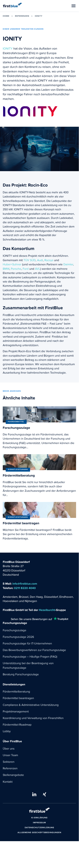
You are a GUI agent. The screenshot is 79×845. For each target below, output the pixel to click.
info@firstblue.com (24, 584)
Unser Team (10, 755)
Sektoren (8, 762)
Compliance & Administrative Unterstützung (31, 705)
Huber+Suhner (12, 264)
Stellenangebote (13, 775)
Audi (40, 260)
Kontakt (7, 782)
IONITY (7, 49)
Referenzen (10, 768)
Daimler (68, 264)
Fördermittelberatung (16, 692)
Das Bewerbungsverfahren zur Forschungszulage (34, 650)
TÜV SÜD (29, 260)
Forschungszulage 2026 (18, 637)
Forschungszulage (14, 630)
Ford (25, 269)
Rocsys (48, 260)
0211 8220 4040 (25, 588)
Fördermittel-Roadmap (17, 725)
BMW (6, 269)
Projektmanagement (16, 712)
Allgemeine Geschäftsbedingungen (39, 832)
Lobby (7, 731)
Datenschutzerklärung (39, 828)
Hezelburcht (47, 610)
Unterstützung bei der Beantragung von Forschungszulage (28, 666)
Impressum (39, 823)
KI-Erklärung (39, 818)
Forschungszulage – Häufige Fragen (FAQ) (30, 657)
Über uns (8, 749)
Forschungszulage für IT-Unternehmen (27, 643)
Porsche (16, 269)
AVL (37, 269)
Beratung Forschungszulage (21, 674)
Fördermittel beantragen (18, 698)
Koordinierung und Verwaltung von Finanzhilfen (33, 718)
